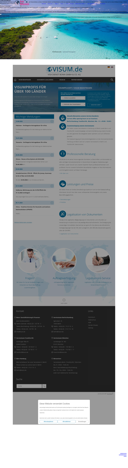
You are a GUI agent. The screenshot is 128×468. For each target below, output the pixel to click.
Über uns (50, 3)
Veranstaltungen (70, 3)
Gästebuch (102, 3)
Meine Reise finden (80, 3)
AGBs (125, 456)
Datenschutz (123, 454)
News (62, 3)
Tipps (56, 3)
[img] (22, 3)
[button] (64, 19)
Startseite (44, 3)
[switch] (0, 9)
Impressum (123, 453)
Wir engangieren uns (92, 3)
